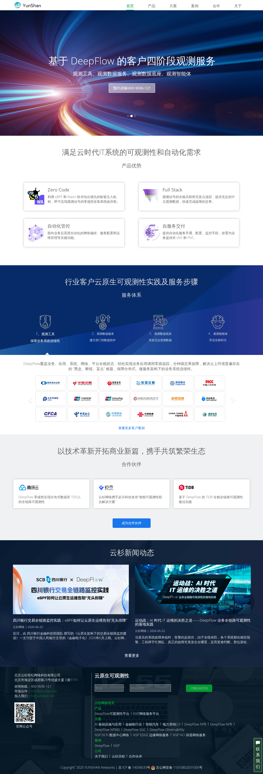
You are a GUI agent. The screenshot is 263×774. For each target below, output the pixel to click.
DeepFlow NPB (195, 724)
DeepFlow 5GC (135, 729)
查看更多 (132, 655)
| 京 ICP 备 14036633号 (133, 767)
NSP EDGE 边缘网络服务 (151, 735)
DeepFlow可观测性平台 (112, 713)
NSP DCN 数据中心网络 (112, 735)
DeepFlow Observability (167, 729)
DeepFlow (102, 745)
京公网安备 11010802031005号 (178, 767)
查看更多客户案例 (131, 428)
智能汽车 (152, 724)
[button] (29, 399)
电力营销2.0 (171, 724)
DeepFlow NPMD (107, 729)
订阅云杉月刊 (199, 688)
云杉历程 (118, 756)
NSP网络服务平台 (146, 713)
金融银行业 (133, 724)
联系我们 (258, 757)
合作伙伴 (135, 756)
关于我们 (101, 756)
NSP (116, 745)
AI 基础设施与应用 (108, 724)
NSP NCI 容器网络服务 (189, 735)
